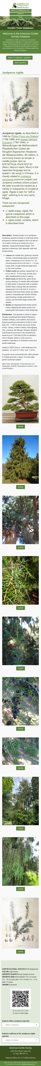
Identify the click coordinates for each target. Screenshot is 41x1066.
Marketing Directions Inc (28, 1064)
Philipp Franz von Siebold (24, 136)
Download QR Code (20, 1010)
